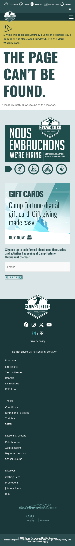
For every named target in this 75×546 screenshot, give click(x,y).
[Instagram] (33, 324)
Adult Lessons (13, 447)
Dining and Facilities (17, 412)
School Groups (13, 459)
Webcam (38, 4)
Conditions (13, 4)
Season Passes (13, 372)
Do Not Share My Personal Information (34, 351)
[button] (71, 17)
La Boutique (12, 383)
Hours (26, 4)
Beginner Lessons (15, 453)
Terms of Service (34, 541)
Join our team (53, 4)
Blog (7, 493)
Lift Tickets (11, 366)
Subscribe (13, 277)
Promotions (11, 482)
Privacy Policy (37, 341)
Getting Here (12, 477)
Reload (68, 4)
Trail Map (10, 418)
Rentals (9, 378)
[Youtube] (49, 324)
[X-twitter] (41, 324)
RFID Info (10, 389)
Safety (8, 424)
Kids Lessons (12, 442)
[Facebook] (26, 324)
